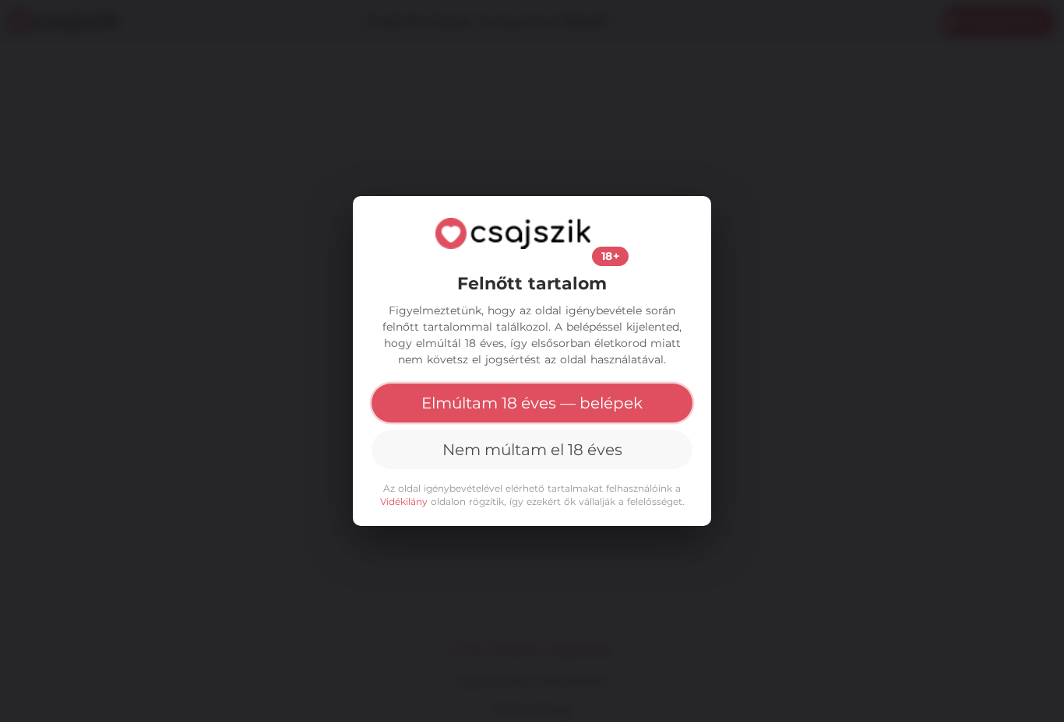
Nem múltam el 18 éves (532, 449)
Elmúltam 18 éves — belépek (532, 403)
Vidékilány (404, 501)
